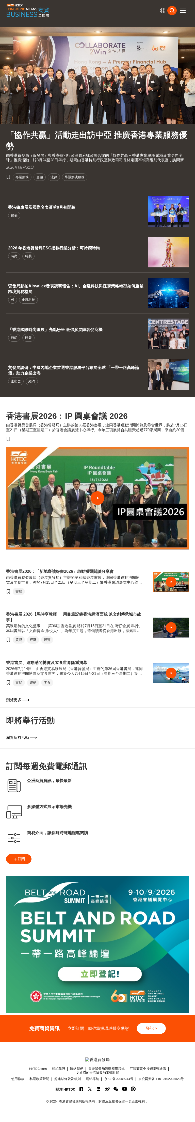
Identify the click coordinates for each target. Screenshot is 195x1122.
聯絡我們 (76, 1069)
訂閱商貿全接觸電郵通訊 (148, 1069)
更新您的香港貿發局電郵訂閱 (97, 1072)
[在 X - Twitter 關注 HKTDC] (90, 1089)
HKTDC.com (38, 1069)
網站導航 (92, 1079)
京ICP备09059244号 (118, 1079)
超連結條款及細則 (67, 1079)
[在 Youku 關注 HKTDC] (133, 1089)
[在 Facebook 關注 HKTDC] (81, 1089)
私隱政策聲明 (39, 1079)
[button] (183, 11)
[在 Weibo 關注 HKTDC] (107, 1089)
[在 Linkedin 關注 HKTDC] (98, 1089)
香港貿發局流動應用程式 (106, 1069)
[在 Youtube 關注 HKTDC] (124, 1089)
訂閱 (21, 859)
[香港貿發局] (97, 1059)
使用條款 (17, 1079)
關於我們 (58, 1069)
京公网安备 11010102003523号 (161, 1079)
